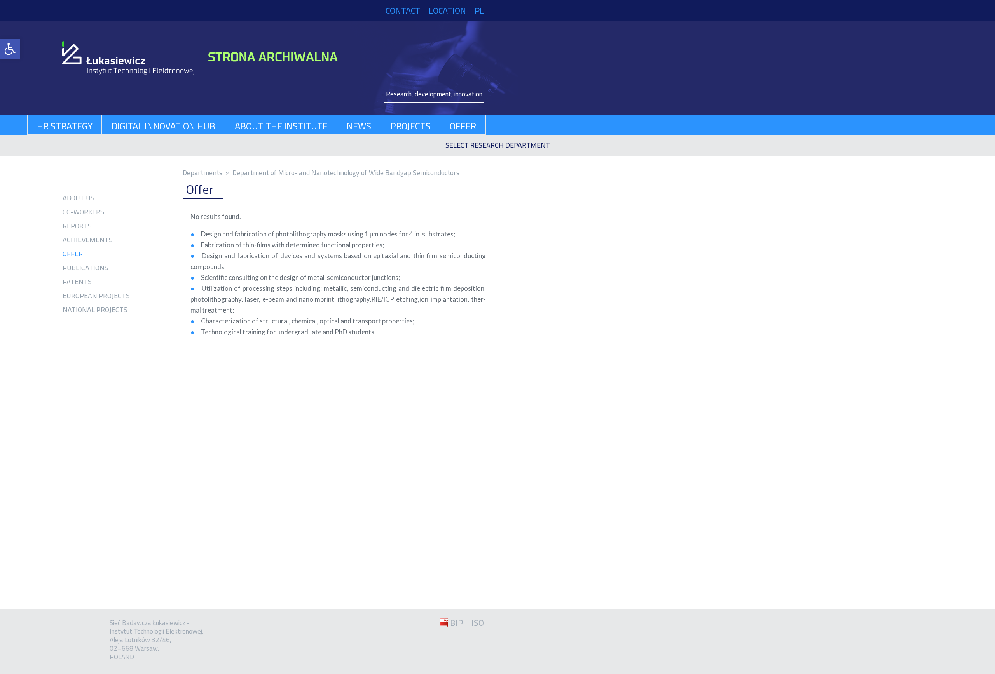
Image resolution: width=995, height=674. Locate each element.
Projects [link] (411, 126)
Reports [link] (77, 225)
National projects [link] (95, 309)
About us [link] (78, 198)
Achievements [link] (88, 239)
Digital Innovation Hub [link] (163, 126)
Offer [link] (463, 126)
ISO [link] (477, 622)
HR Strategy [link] (65, 126)
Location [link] (447, 10)
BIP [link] (456, 622)
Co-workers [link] (83, 211)
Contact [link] (403, 10)
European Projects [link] (96, 295)
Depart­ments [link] (202, 172)
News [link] (359, 126)
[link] (10, 49)
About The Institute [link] (281, 126)
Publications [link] (85, 267)
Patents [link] (77, 281)
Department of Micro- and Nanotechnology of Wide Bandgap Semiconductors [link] (345, 172)
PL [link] (479, 10)
